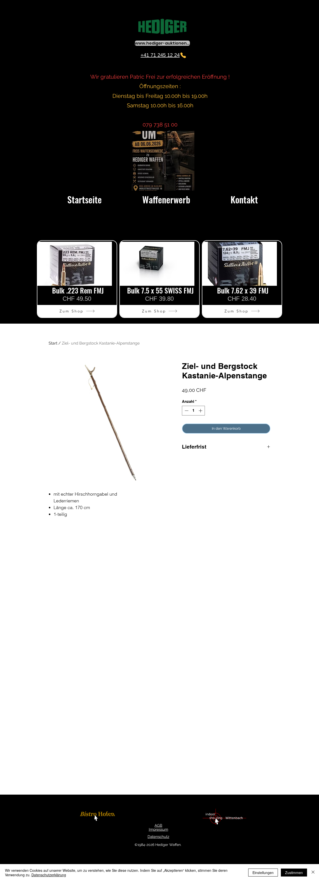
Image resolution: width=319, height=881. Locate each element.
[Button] (98, 817)
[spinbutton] (193, 410)
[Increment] (201, 410)
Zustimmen (294, 872)
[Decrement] (186, 410)
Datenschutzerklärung (48, 874)
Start (53, 343)
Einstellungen (263, 872)
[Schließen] (313, 872)
